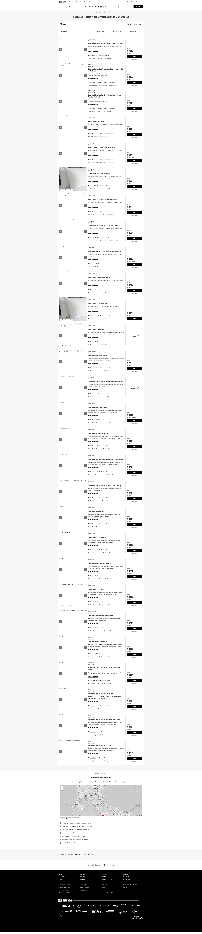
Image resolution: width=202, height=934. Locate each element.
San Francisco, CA (94, 133)
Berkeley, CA (93, 341)
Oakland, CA (93, 289)
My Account (83, 879)
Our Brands (71, 1)
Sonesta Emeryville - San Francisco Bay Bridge (104, 252)
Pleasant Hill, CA (94, 654)
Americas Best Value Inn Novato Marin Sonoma (104, 720)
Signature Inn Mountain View (98, 304)
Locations (61, 879)
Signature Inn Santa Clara (97, 538)
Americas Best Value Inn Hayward (100, 173)
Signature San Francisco (96, 121)
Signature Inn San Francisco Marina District (103, 199)
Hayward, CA (93, 185)
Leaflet (127, 815)
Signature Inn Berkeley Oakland (99, 278)
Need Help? (83, 882)
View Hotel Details (93, 51)
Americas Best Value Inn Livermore (100, 694)
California (69, 854)
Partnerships (105, 882)
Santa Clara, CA (94, 471)
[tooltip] (136, 157)
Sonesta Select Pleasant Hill (98, 642)
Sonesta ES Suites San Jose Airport (100, 616)
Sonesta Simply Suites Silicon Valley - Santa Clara (105, 460)
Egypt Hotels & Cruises (64, 884)
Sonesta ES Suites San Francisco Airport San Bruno (106, 43)
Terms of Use (126, 882)
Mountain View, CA (95, 315)
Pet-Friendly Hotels (63, 890)
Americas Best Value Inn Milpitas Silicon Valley (104, 486)
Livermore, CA (93, 706)
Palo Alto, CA (93, 237)
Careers (103, 887)
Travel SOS (83, 884)
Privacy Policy (126, 876)
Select (134, 56)
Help (142, 1)
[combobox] (73, 6)
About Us (104, 876)
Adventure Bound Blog (64, 892)
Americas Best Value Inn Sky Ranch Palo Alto (104, 226)
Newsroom (104, 890)
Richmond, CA (93, 393)
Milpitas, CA (93, 445)
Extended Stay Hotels (64, 887)
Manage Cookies (127, 879)
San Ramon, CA (94, 419)
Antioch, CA (93, 758)
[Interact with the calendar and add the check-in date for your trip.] (101, 7)
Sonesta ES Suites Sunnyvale (98, 356)
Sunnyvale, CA (93, 367)
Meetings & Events (88, 1)
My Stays (136, 1)
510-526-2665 (134, 388)
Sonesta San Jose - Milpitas (98, 434)
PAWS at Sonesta (84, 887)
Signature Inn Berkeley (96, 330)
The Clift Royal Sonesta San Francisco (101, 147)
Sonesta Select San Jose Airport (99, 564)
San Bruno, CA (93, 55)
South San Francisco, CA (96, 82)
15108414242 (134, 336)
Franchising (104, 884)
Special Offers (79, 1)
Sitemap (125, 887)
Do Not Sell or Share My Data (130, 884)
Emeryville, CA (93, 263)
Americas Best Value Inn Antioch (99, 746)
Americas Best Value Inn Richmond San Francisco (105, 382)
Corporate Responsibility (108, 892)
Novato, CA (93, 732)
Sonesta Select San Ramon (97, 408)
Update (138, 7)
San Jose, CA (93, 576)
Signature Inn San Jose (96, 590)
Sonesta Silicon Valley (96, 512)
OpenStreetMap (134, 815)
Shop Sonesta (83, 890)
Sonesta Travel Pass (107, 879)
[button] (62, 787)
